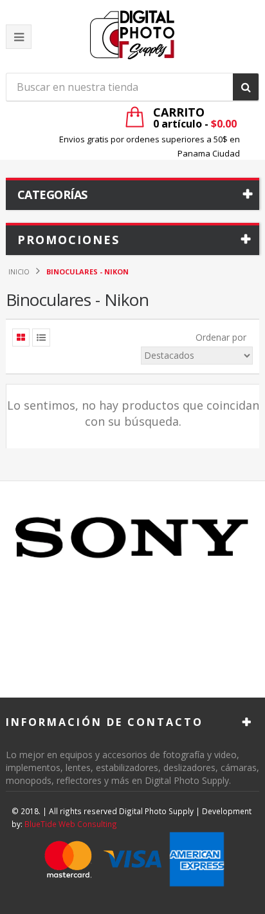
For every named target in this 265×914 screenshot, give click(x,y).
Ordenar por (221, 337)
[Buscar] (246, 86)
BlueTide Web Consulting (70, 824)
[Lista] (41, 337)
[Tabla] (21, 337)
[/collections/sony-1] (132, 538)
